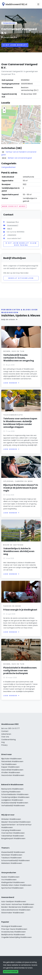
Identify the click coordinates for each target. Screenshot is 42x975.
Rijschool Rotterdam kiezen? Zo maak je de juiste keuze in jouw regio (20, 487)
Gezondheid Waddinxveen (12, 770)
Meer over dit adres (14, 206)
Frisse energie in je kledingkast (20, 609)
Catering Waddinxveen (11, 791)
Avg (3, 742)
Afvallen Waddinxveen (10, 772)
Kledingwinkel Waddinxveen (13, 882)
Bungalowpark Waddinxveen (13, 838)
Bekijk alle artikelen (8, 319)
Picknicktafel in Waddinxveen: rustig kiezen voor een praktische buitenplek (20, 670)
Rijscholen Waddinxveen (11, 758)
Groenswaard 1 (12, 225)
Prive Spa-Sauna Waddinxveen (14, 929)
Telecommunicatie (13, 415)
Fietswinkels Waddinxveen (12, 761)
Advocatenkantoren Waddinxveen (15, 910)
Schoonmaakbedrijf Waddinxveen (15, 860)
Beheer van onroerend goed (20, 158)
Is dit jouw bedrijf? (15, 45)
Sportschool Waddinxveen (12, 888)
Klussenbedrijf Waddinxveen (13, 852)
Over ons (5, 736)
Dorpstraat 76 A (10, 37)
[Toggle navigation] (38, 4)
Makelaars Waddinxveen (11, 863)
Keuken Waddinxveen (10, 877)
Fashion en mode (12, 606)
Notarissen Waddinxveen (11, 855)
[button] (21, 125)
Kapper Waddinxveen (10, 767)
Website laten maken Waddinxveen (16, 885)
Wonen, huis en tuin (13, 351)
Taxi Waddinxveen (8, 764)
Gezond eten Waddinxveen (12, 775)
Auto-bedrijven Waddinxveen (13, 901)
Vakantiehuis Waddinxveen (12, 836)
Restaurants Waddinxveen (12, 789)
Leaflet (26, 143)
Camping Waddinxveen (11, 830)
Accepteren (10, 972)
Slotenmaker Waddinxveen (12, 912)
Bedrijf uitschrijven (21, 278)
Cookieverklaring (8, 739)
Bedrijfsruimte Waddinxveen (13, 934)
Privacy (4, 745)
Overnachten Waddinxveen (13, 833)
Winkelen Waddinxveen (11, 819)
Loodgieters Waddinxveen (12, 800)
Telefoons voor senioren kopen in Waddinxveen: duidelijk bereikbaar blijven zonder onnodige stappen (20, 422)
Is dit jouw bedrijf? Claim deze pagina (21, 244)
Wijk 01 (9, 229)
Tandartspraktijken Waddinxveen (15, 797)
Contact (4, 731)
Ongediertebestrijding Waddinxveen (16, 937)
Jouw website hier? (14, 238)
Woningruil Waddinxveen (11, 926)
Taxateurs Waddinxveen (11, 857)
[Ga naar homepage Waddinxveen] (14, 4)
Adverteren (6, 734)
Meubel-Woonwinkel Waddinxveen (16, 822)
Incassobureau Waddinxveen (13, 932)
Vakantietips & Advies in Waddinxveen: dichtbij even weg (18, 551)
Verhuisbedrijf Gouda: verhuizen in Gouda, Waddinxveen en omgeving (18, 357)
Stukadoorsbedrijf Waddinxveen (14, 802)
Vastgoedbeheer (9, 23)
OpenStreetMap (35, 143)
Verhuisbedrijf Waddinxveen (13, 805)
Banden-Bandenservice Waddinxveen (17, 907)
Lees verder (10, 383)
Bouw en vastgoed (13, 545)
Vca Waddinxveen (8, 879)
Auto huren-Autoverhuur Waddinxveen (17, 904)
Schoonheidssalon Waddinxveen (14, 794)
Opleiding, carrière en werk (18, 481)
